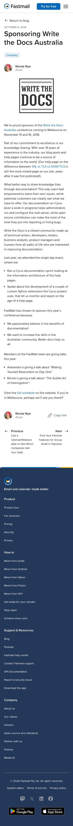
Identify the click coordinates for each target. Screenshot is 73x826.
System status (15, 788)
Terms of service (37, 788)
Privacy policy (58, 788)
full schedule (26, 393)
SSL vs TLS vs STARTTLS (48, 167)
